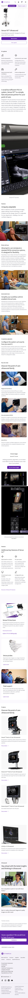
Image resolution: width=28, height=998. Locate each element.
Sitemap (3, 966)
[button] (15, 2)
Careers (3, 959)
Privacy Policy (18, 988)
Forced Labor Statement (7, 963)
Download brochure (7, 630)
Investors (11, 957)
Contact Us (8, 959)
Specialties (23, 957)
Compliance (4, 964)
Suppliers (17, 957)
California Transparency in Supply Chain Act (7, 968)
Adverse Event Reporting (7, 971)
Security (17, 994)
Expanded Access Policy (6, 973)
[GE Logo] (5, 2)
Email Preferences (16, 959)
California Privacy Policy (19, 990)
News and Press (4, 957)
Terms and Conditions (20, 993)
